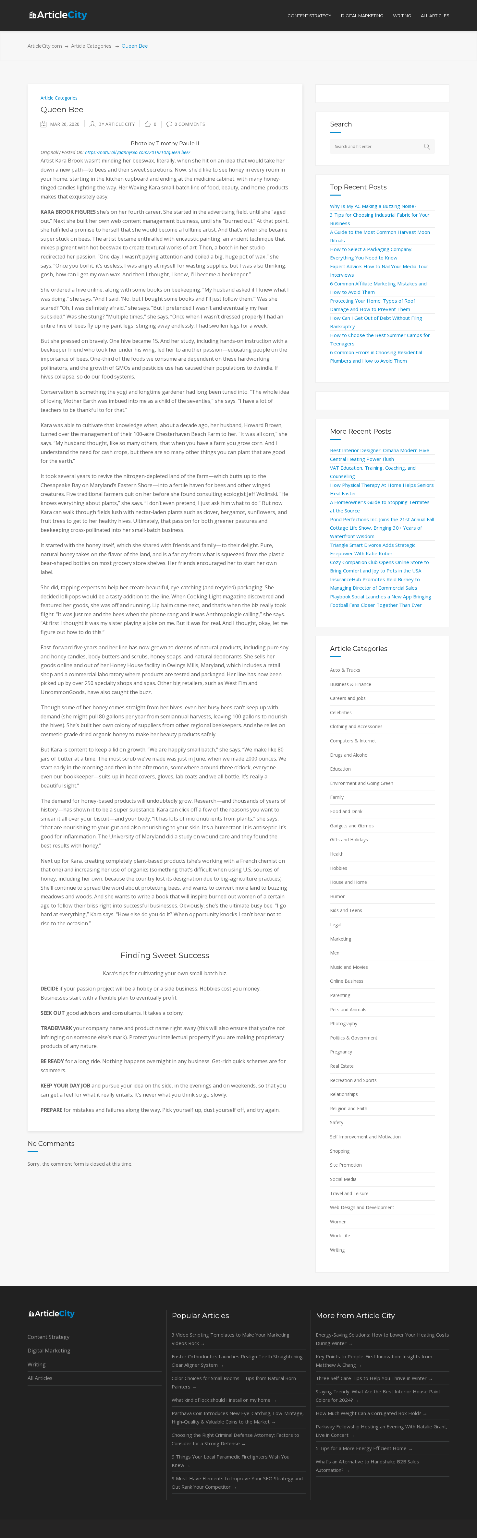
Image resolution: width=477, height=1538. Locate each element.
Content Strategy (48, 1336)
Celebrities (341, 712)
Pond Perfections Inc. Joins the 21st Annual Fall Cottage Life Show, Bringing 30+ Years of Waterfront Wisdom (382, 527)
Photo (139, 143)
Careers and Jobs (348, 698)
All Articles (40, 1378)
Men (334, 953)
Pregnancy (341, 1052)
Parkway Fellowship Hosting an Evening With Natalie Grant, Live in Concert (381, 1430)
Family (337, 797)
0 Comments (190, 124)
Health (337, 854)
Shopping (339, 1151)
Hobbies (338, 868)
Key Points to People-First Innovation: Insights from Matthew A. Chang (374, 1360)
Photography (343, 1023)
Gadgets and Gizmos (352, 826)
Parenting (340, 995)
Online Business (346, 981)
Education (340, 769)
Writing (337, 1250)
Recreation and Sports (353, 1080)
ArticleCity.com (45, 46)
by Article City (116, 124)
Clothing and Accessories (356, 726)
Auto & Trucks (345, 670)
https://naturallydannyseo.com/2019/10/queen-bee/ (137, 152)
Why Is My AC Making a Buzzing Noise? (373, 206)
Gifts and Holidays (349, 839)
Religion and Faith (348, 1108)
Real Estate (342, 1066)
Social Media (343, 1179)
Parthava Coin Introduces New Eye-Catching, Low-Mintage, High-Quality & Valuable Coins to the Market (238, 1417)
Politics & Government (353, 1038)
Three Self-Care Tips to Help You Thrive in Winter (374, 1378)
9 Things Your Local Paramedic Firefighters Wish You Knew (230, 1460)
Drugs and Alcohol (349, 755)
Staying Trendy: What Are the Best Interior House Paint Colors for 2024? (378, 1395)
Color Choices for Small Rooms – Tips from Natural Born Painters (234, 1382)
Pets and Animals (348, 1009)
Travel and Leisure (349, 1193)
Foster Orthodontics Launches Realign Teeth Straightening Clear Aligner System (237, 1360)
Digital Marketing (49, 1350)
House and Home (348, 882)
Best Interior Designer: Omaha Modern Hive (379, 450)
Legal (335, 924)
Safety (336, 1122)
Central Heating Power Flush (362, 459)
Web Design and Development (362, 1207)
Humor (337, 896)
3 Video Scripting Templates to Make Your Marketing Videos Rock (230, 1338)
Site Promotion (346, 1165)
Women (338, 1222)
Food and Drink (346, 811)
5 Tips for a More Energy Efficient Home (364, 1448)
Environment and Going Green (361, 783)
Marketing (340, 939)
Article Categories (91, 46)
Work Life (340, 1235)
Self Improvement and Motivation (365, 1137)
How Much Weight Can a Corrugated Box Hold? (371, 1413)
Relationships (344, 1094)
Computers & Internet (353, 741)
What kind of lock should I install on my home (224, 1400)
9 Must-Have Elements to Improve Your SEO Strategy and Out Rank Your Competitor (237, 1482)
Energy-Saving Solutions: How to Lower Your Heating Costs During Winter (382, 1338)
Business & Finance (350, 684)
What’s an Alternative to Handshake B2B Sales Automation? (367, 1465)
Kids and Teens (346, 910)
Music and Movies (349, 967)
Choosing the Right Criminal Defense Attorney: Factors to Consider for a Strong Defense (235, 1439)
